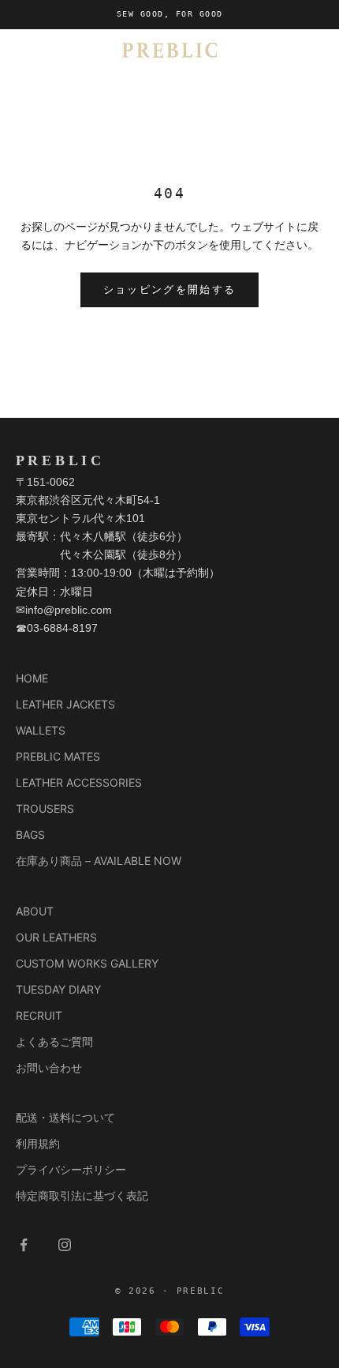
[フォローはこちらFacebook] (24, 1245)
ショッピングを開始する (170, 289)
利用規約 (38, 1143)
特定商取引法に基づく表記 (82, 1195)
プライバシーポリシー (71, 1169)
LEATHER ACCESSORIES (79, 782)
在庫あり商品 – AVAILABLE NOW (98, 860)
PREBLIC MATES (58, 756)
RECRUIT (39, 1015)
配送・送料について (65, 1117)
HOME (32, 678)
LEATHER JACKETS (65, 704)
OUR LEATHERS (56, 937)
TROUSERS (45, 808)
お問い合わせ (49, 1067)
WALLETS (40, 730)
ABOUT (35, 911)
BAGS (30, 834)
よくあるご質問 (54, 1041)
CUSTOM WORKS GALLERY (87, 963)
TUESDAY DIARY (58, 989)
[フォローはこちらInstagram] (65, 1245)
